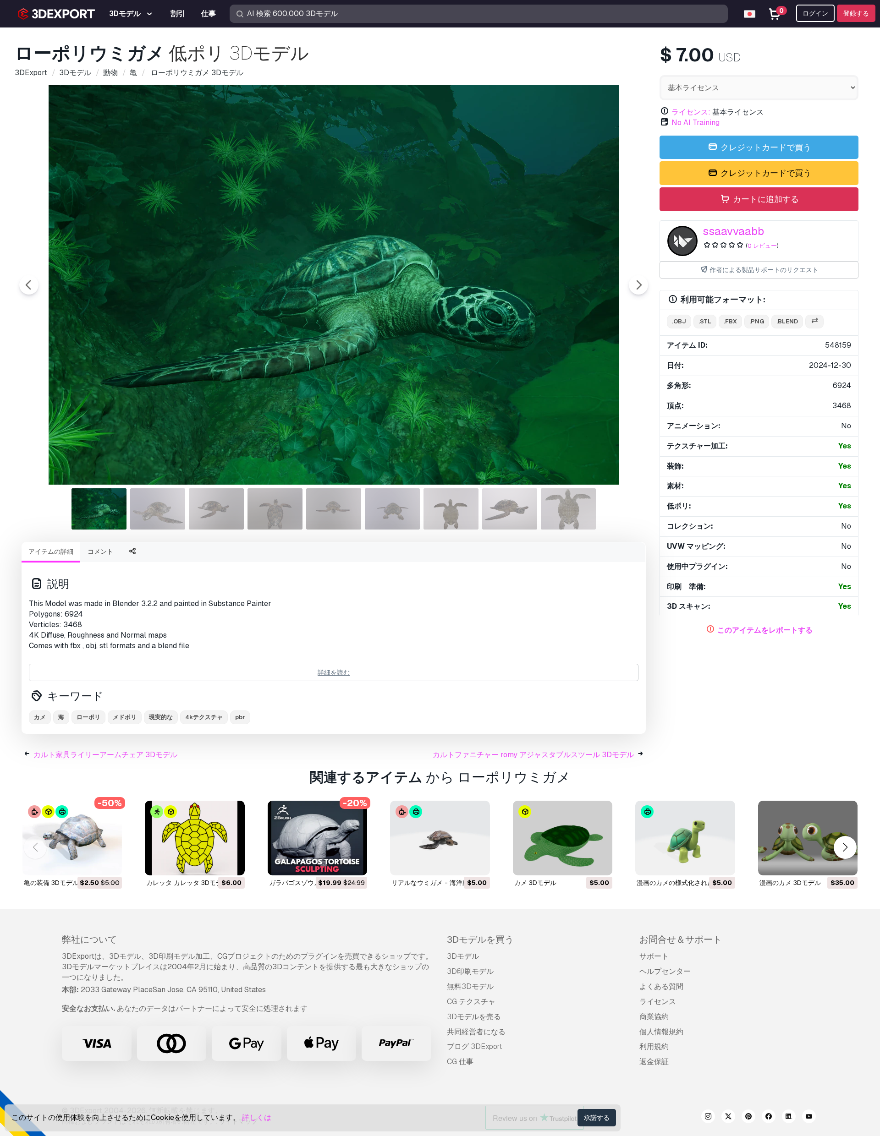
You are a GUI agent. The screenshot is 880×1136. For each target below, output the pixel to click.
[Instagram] (708, 1118)
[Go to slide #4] (275, 509)
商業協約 (654, 1016)
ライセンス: (690, 112)
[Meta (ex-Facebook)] (768, 1118)
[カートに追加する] (90, 862)
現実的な (161, 717)
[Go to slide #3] (216, 509)
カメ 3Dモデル (535, 883)
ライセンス (657, 1001)
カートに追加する (765, 199)
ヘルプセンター (665, 971)
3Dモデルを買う (480, 939)
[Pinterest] (748, 1118)
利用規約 (654, 1046)
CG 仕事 (460, 1061)
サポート (654, 956)
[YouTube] (809, 1118)
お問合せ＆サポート (680, 939)
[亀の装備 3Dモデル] (72, 838)
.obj (679, 321)
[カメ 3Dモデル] (562, 838)
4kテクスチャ (204, 717)
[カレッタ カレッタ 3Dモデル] (194, 838)
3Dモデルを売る (474, 1016)
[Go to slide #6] (392, 509)
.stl (704, 321)
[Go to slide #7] (451, 509)
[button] (845, 847)
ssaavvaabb (733, 231)
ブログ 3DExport (474, 1046)
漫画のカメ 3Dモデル (790, 883)
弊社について (89, 939)
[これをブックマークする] (108, 862)
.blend (787, 321)
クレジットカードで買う (765, 147)
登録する (856, 13)
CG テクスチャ (471, 1001)
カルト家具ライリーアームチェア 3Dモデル (105, 754)
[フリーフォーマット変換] (814, 321)
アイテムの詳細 (50, 551)
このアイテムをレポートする (765, 630)
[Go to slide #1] (99, 509)
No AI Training (695, 122)
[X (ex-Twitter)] (728, 1118)
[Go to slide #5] (333, 509)
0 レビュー (762, 246)
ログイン (815, 13)
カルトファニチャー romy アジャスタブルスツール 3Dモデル (533, 754)
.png (756, 321)
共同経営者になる (476, 1032)
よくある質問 (661, 986)
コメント (100, 551)
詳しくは (256, 1117)
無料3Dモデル (470, 986)
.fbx (730, 321)
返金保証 (654, 1061)
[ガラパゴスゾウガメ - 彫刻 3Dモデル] (317, 838)
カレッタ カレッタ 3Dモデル (187, 883)
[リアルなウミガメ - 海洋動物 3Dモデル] (440, 838)
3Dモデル (463, 956)
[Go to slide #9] (568, 509)
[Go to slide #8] (509, 509)
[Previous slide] (28, 285)
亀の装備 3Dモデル (51, 883)
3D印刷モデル (470, 971)
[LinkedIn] (789, 1118)
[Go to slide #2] (157, 509)
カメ (40, 717)
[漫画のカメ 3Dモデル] (808, 838)
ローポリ (88, 717)
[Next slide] (638, 285)
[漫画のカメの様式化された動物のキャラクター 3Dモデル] (685, 838)
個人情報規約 (661, 1032)
